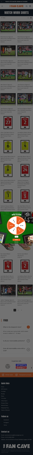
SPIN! (16, 239)
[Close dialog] (32, 212)
